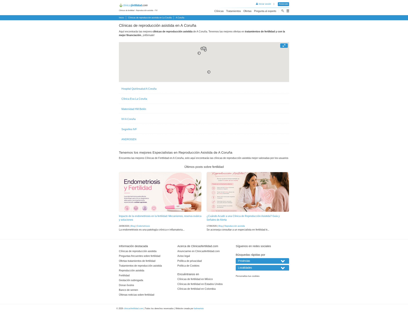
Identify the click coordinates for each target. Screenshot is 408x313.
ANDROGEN (128, 139)
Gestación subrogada (131, 280)
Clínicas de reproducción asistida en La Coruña (150, 17)
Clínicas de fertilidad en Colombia (196, 288)
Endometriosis (143, 226)
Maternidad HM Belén (133, 109)
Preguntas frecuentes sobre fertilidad (139, 256)
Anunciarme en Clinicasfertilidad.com (198, 251)
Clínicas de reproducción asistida (138, 251)
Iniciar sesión (264, 4)
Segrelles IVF (129, 129)
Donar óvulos (126, 285)
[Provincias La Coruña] (262, 261)
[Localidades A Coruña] (262, 268)
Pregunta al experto (265, 11)
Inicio (121, 17)
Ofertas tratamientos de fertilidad (137, 261)
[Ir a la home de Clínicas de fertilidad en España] (138, 6)
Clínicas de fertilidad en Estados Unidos (200, 284)
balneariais (199, 308)
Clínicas (219, 11)
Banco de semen (128, 290)
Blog (133, 226)
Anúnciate (283, 4)
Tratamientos (233, 11)
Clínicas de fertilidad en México (195, 279)
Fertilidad (124, 275)
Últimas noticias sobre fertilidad (136, 294)
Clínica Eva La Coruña (134, 98)
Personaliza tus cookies (247, 276)
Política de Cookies (188, 265)
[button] (209, 72)
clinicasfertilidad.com (133, 308)
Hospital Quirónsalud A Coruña (139, 88)
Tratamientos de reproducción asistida (140, 265)
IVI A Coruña (128, 119)
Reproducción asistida (234, 226)
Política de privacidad (189, 261)
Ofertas (247, 11)
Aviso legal (183, 256)
